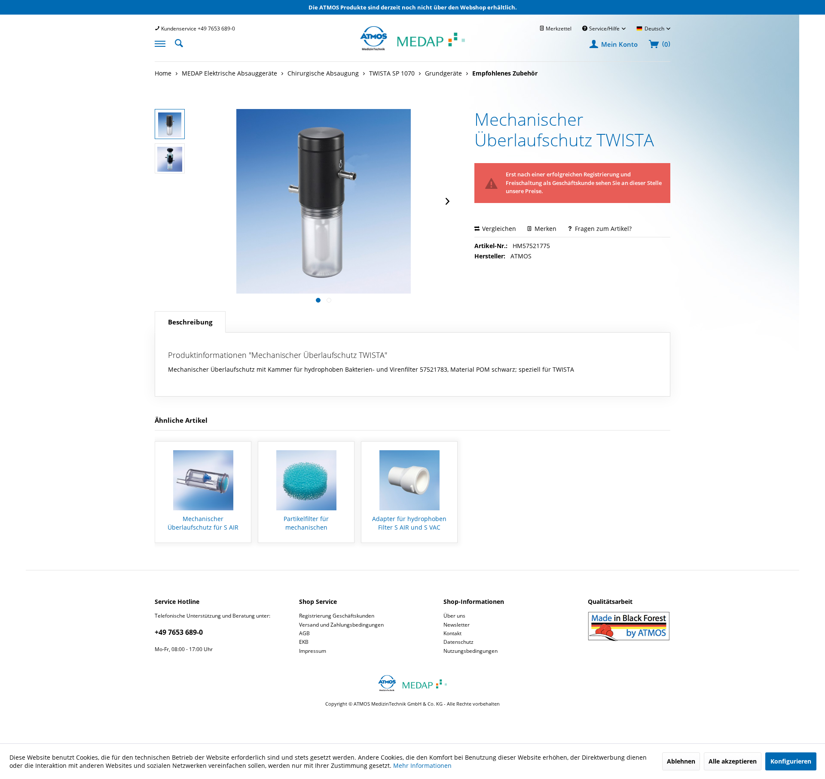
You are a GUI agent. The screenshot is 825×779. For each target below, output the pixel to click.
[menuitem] (195, 28)
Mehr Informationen (422, 765)
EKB (304, 642)
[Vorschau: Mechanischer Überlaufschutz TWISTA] (170, 124)
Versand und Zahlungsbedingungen (341, 624)
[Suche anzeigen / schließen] (181, 42)
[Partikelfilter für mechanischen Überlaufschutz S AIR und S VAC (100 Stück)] (306, 480)
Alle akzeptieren (733, 761)
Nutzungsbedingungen (470, 651)
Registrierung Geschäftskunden (336, 615)
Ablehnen (681, 761)
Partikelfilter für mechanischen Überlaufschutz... (306, 523)
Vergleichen (498, 228)
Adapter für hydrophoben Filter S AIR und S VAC (409, 523)
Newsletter (456, 624)
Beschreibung (190, 322)
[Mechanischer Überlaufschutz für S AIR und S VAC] (203, 480)
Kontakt (452, 633)
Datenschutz (458, 642)
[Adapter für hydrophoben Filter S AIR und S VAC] (409, 480)
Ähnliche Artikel (181, 420)
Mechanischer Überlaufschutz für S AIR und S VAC (203, 523)
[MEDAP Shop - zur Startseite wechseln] (412, 48)
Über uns (454, 615)
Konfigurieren (790, 761)
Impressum (312, 651)
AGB (304, 633)
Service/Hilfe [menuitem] (604, 28)
